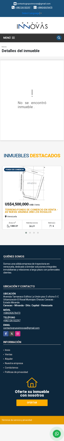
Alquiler (9, 359)
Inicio (4, 47)
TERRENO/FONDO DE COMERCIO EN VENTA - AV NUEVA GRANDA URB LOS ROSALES (31, 210)
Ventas (8, 354)
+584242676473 (44, 7)
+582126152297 (22, 7)
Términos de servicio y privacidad (17, 420)
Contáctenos (11, 367)
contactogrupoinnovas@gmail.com (21, 328)
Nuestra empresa (14, 363)
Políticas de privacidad (16, 372)
